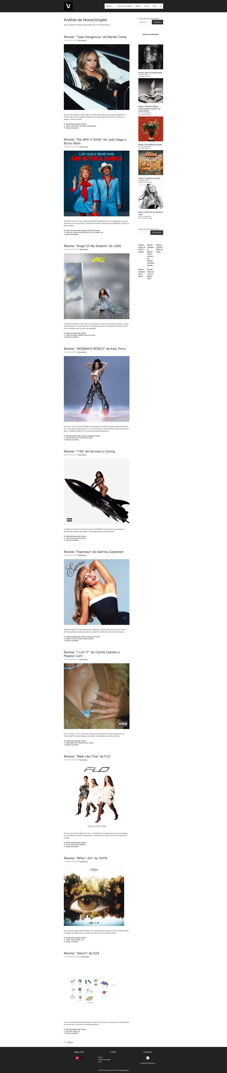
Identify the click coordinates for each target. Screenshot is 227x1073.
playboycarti (81, 742)
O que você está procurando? (148, 19)
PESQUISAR (156, 232)
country (68, 939)
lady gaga (86, 232)
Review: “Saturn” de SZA (81, 953)
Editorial (138, 6)
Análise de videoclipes (87, 230)
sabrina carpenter (88, 638)
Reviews (109, 6)
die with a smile (78, 232)
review (84, 126)
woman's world (87, 437)
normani (76, 538)
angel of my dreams (72, 335)
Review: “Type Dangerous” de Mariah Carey (95, 37)
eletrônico (81, 335)
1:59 (67, 538)
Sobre (155, 6)
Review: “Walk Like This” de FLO (87, 756)
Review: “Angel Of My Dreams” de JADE (92, 246)
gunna (71, 538)
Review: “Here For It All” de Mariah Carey (150, 273)
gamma (68, 126)
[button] (160, 6)
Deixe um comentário (72, 128)
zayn (82, 939)
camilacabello (70, 742)
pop (91, 232)
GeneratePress (124, 1070)
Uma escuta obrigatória (124, 6)
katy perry (72, 437)
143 (67, 437)
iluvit (76, 742)
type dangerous (91, 126)
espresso (68, 638)
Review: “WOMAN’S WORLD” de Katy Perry (95, 348)
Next (70, 1042)
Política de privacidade (104, 1059)
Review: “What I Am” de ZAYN (85, 858)
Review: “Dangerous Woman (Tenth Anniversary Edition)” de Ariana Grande (149, 108)
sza (79, 1031)
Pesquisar (157, 22)
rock (101, 232)
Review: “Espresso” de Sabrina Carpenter (94, 552)
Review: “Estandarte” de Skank (149, 178)
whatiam (78, 939)
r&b (81, 126)
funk (73, 638)
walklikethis (81, 844)
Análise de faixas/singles (73, 124)
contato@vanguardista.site (147, 1063)
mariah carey (75, 126)
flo (66, 844)
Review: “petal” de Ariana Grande (150, 72)
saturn (75, 1031)
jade (86, 335)
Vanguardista (81, 5)
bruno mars (69, 232)
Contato (146, 6)
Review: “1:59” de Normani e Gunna (89, 451)
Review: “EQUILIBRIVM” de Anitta (150, 144)
